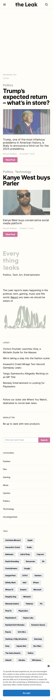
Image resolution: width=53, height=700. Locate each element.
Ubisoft (8, 660)
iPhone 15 (9, 589)
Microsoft (37, 589)
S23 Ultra (22, 632)
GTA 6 (25, 575)
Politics (8, 85)
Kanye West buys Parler (26, 180)
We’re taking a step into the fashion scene (26, 358)
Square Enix (21, 646)
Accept (26, 693)
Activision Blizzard (12, 540)
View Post (10, 160)
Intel (24, 582)
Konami (23, 589)
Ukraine (22, 660)
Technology (23, 172)
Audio (29, 547)
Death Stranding (12, 561)
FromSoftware (11, 568)
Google (27, 568)
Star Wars (37, 646)
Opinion (6, 493)
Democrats (30, 561)
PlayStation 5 (10, 618)
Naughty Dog (10, 597)
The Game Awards (12, 653)
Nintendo (27, 597)
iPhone (36, 582)
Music (6, 485)
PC (41, 604)
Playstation (23, 611)
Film (5, 469)
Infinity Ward (10, 582)
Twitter (30, 653)
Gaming (6, 477)
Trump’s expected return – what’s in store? (26, 96)
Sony (7, 646)
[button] (48, 665)
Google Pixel (10, 575)
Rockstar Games (38, 625)
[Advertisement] (26, 41)
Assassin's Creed (12, 547)
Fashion (6, 461)
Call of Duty (25, 554)
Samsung (38, 639)
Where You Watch (37, 399)
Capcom (40, 554)
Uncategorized (10, 517)
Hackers (38, 575)
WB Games (36, 660)
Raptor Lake (28, 618)
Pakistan (29, 604)
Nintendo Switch (12, 604)
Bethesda (9, 554)
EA (43, 561)
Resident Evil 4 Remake (14, 625)
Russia (8, 632)
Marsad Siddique (10, 154)
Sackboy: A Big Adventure (16, 639)
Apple (30, 540)
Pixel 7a (8, 611)
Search (44, 440)
